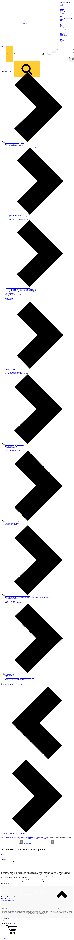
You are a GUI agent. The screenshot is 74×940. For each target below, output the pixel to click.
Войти (54, 51)
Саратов (61, 10)
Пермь (61, 20)
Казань (61, 19)
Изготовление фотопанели (23, 892)
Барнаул (61, 39)
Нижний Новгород (64, 7)
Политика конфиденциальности (65, 908)
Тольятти (62, 27)
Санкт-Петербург (63, 29)
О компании (11, 65)
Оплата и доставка (18, 65)
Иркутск (61, 16)
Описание (4, 864)
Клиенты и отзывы (28, 65)
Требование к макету (40, 893)
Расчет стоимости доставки (16, 864)
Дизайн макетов (39, 891)
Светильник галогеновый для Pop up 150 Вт (11, 684)
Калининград (62, 40)
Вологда (61, 36)
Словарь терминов (40, 889)
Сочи (61, 25)
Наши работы (36, 65)
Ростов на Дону (63, 35)
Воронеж (62, 21)
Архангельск (62, 33)
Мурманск (62, 13)
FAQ (21, 889)
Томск (61, 22)
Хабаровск (62, 26)
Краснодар (62, 12)
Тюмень (61, 28)
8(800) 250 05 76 (10, 22)
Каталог (10, 53)
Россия (61, 4)
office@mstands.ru (25, 23)
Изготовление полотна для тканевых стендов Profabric (26, 896)
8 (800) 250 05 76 (10, 896)
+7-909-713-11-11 (5, 898)
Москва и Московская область (66, 18)
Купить (2, 854)
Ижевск (61, 5)
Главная (2, 837)
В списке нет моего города (65, 43)
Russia (61, 41)
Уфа (60, 24)
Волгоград (62, 17)
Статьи (41, 65)
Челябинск (62, 9)
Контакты (45, 65)
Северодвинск (63, 14)
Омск (61, 31)
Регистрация (48, 54)
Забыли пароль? (60, 53)
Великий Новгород (64, 37)
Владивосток (62, 32)
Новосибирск (62, 34)
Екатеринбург (63, 6)
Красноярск (62, 11)
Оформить (14, 923)
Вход (43, 54)
